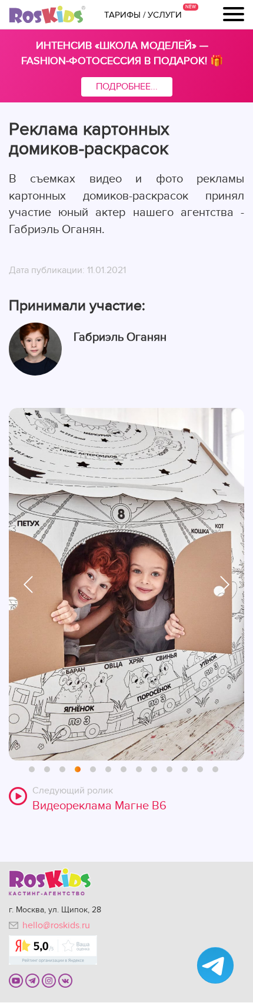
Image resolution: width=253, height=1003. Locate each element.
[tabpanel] (126, 584)
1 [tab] (32, 769)
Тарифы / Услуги (143, 14)
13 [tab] (215, 769)
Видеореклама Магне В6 (99, 806)
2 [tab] (47, 769)
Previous (28, 584)
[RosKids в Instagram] (49, 980)
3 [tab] (62, 769)
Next (224, 584)
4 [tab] (78, 769)
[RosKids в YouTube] (16, 980)
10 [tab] (170, 769)
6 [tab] (108, 769)
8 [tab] (139, 769)
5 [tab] (93, 769)
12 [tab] (200, 769)
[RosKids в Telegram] (32, 980)
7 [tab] (124, 769)
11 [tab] (185, 769)
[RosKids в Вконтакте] (65, 980)
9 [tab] (154, 769)
